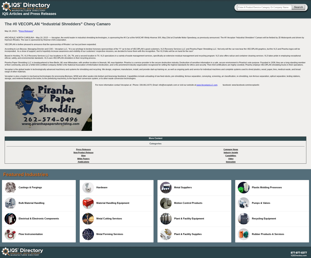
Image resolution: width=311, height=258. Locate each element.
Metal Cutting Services (109, 218)
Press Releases (26, 31)
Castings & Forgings (30, 187)
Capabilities (230, 156)
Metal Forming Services (109, 234)
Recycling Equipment (264, 218)
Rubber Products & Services (268, 234)
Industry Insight (231, 152)
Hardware (101, 187)
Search (298, 7)
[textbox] (264, 7)
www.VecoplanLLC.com (206, 85)
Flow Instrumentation (31, 234)
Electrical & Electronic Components (39, 218)
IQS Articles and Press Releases (29, 14)
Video (230, 159)
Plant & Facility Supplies (188, 234)
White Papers (83, 159)
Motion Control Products (188, 203)
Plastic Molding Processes (267, 187)
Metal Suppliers (183, 187)
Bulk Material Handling (31, 203)
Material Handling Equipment (112, 203)
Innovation (231, 162)
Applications (83, 162)
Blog (83, 156)
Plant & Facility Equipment (189, 218)
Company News (231, 149)
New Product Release (83, 152)
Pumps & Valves (261, 203)
